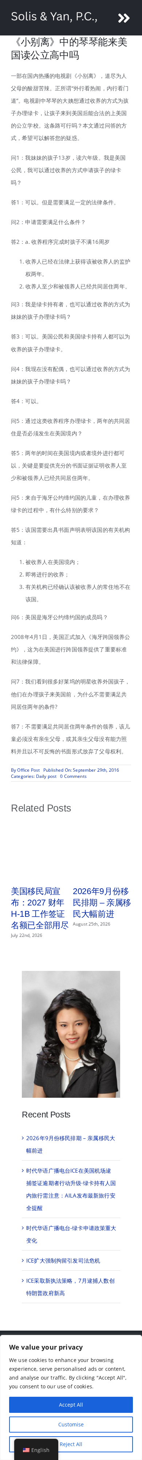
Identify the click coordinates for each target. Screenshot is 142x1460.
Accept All (71, 1404)
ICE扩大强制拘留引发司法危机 (63, 1260)
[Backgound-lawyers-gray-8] (71, 973)
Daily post (46, 776)
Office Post (28, 770)
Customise (71, 1424)
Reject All (71, 1444)
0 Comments (73, 776)
